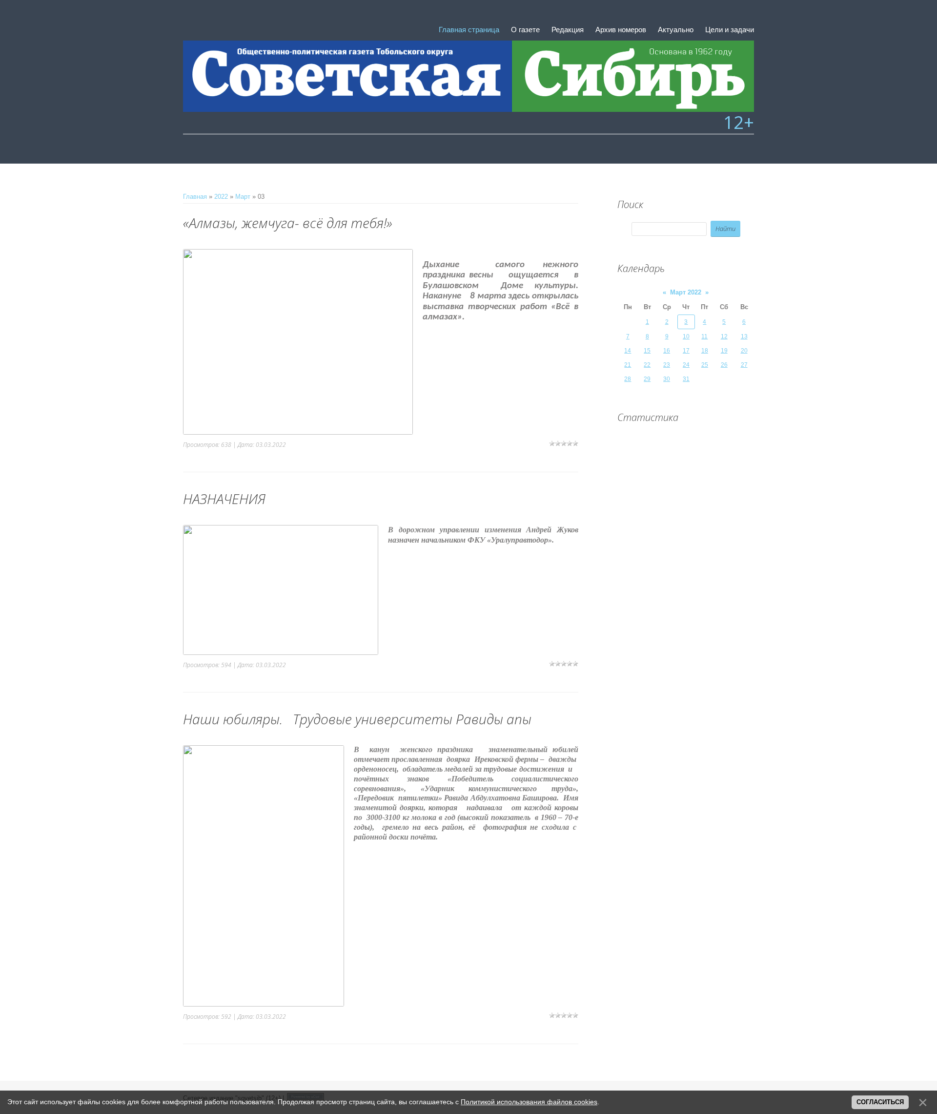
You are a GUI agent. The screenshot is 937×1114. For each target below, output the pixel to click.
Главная (195, 196)
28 (627, 379)
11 (704, 336)
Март (242, 196)
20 (744, 350)
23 (666, 364)
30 (666, 379)
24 (686, 364)
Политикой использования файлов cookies (529, 1102)
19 (724, 350)
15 (647, 350)
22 (647, 364)
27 (744, 364)
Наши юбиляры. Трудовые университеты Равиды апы (357, 719)
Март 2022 (685, 292)
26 (724, 364)
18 (704, 350)
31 (686, 379)
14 (627, 350)
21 (627, 364)
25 (704, 364)
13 (744, 336)
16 (666, 350)
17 (686, 350)
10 (686, 336)
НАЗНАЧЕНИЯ (224, 498)
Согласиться (880, 1102)
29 (647, 379)
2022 (221, 196)
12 (724, 336)
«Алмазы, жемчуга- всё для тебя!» (287, 222)
